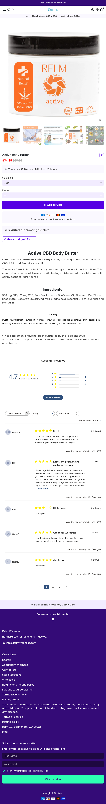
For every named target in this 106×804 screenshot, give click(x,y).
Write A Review (53, 397)
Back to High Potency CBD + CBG (53, 604)
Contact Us (9, 670)
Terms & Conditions (14, 694)
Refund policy (10, 722)
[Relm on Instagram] (53, 619)
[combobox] (43, 413)
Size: (7, 177)
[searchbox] (14, 413)
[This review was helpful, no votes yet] (93, 497)
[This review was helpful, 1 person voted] (93, 450)
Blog (5, 731)
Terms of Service (12, 717)
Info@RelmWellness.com (19, 643)
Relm (61, 793)
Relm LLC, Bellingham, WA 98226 (21, 726)
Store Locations (11, 674)
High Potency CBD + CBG (44, 16)
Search (6, 660)
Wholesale (8, 679)
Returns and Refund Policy (18, 684)
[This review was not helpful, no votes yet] (98, 450)
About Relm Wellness (15, 665)
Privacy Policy (10, 699)
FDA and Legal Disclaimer (17, 689)
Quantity (7, 190)
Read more (43, 488)
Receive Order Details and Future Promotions (27, 770)
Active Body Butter (70, 16)
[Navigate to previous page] (39, 587)
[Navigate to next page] (66, 587)
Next (101, 73)
